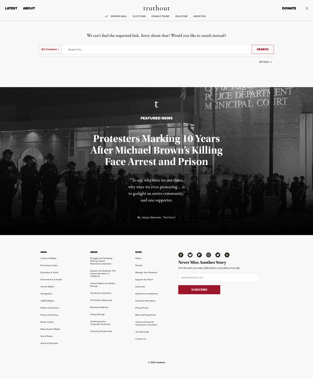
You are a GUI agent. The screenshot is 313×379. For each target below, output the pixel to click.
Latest (11, 8)
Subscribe (140, 286)
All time (264, 62)
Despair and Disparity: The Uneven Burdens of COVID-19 (103, 273)
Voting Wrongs (97, 314)
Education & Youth (50, 272)
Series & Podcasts (49, 343)
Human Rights (47, 286)
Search (263, 49)
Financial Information (145, 300)
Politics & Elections (50, 307)
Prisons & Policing (49, 315)
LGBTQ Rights (47, 300)
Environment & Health (51, 279)
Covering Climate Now (101, 331)
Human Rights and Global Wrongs (102, 285)
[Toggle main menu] (305, 8)
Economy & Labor (49, 265)
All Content (49, 49)
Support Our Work (144, 279)
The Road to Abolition (100, 293)
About (29, 8)
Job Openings (142, 331)
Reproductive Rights (50, 329)
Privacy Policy (142, 307)
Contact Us (140, 339)
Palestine (181, 16)
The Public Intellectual (101, 300)
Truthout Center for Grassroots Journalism (146, 323)
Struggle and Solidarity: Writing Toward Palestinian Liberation (101, 261)
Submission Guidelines (146, 293)
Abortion (199, 16)
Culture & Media (48, 258)
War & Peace (47, 336)
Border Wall (119, 16)
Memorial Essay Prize (145, 315)
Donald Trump (160, 16)
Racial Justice (47, 322)
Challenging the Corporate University (100, 323)
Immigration (46, 293)
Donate (289, 8)
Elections (139, 16)
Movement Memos (99, 307)
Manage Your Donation (146, 272)
